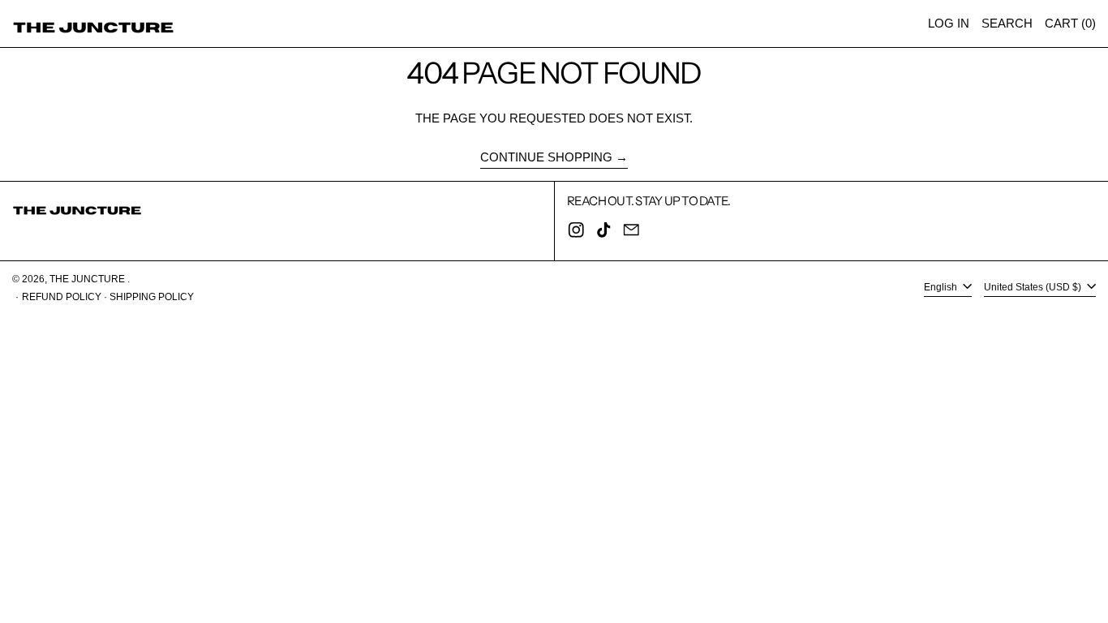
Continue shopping (546, 157)
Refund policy (61, 297)
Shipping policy (152, 297)
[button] (1007, 23)
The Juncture (88, 279)
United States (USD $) (1034, 287)
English (942, 287)
